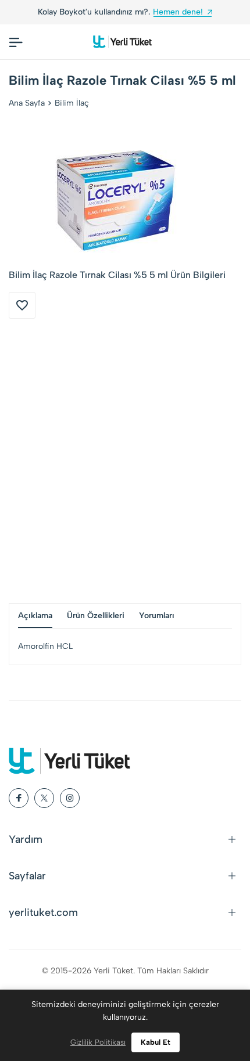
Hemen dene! (178, 12)
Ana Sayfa (27, 103)
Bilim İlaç (72, 103)
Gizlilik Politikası (98, 1042)
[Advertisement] (125, 461)
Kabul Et (155, 1042)
